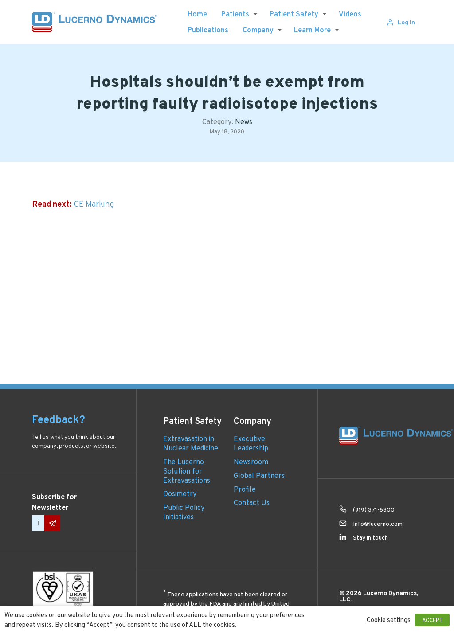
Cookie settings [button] (389, 620)
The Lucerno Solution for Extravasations (186, 471)
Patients (235, 14)
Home (197, 14)
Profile (245, 489)
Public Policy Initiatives (183, 512)
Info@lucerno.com (378, 523)
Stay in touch (370, 537)
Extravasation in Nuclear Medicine (190, 443)
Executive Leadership (251, 443)
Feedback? (58, 419)
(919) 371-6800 (374, 509)
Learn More (312, 30)
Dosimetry (179, 493)
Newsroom (251, 461)
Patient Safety (294, 14)
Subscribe (52, 523)
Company (258, 30)
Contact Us (252, 502)
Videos (350, 14)
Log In (406, 22)
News (243, 121)
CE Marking (94, 204)
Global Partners (259, 475)
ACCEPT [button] (432, 620)
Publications (208, 30)
